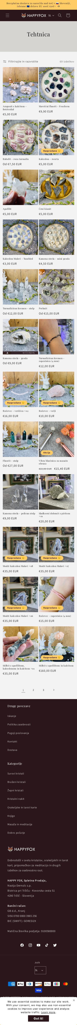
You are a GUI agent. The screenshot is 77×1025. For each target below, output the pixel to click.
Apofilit (7, 208)
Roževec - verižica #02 (15, 411)
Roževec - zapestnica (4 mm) (55, 616)
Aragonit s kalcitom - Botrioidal (15, 108)
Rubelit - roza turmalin (16, 159)
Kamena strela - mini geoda (54, 258)
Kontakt (12, 741)
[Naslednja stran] (54, 690)
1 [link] (23, 690)
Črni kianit (45, 208)
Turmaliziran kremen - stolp (18, 308)
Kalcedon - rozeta (49, 159)
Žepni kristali (15, 790)
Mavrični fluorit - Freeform (54, 106)
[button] (7, 15)
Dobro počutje (16, 832)
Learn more (48, 1012)
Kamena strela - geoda (15, 358)
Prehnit (43, 308)
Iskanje (11, 716)
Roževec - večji (47, 411)
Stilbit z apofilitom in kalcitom (56, 665)
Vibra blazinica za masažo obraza (53, 462)
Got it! (38, 1018)
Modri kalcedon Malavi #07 (54, 566)
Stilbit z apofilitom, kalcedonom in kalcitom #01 (19, 667)
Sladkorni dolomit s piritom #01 (54, 515)
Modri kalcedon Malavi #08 (18, 566)
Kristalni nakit (15, 798)
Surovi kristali (15, 773)
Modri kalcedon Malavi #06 (18, 616)
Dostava (12, 750)
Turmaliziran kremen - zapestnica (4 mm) (51, 360)
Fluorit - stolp (11, 460)
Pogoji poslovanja (18, 733)
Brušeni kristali (16, 782)
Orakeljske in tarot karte (22, 807)
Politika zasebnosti (18, 724)
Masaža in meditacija (19, 824)
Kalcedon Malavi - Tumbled (18, 258)
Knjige (11, 816)
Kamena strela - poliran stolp (19, 513)
